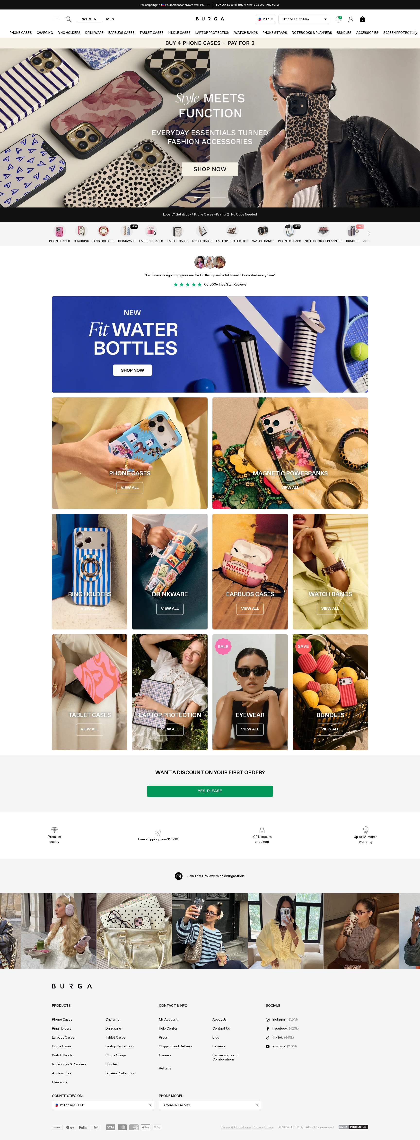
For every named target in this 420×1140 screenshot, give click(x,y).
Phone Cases (21, 33)
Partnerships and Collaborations (225, 1057)
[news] (338, 19)
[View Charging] (81, 230)
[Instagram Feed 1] (210, 931)
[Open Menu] (56, 19)
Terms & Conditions (236, 1127)
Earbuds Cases (121, 33)
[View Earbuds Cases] (151, 230)
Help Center (168, 1028)
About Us (219, 1019)
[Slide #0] (201, 197)
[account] (351, 19)
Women (89, 19)
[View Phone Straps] (289, 230)
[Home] (210, 19)
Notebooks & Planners (312, 33)
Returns (165, 1068)
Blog (215, 1037)
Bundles (344, 33)
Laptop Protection (212, 33)
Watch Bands (246, 33)
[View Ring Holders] (103, 230)
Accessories (367, 33)
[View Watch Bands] (263, 230)
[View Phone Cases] (59, 230)
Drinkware (94, 33)
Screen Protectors (120, 1073)
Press (163, 1037)
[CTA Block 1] (210, 344)
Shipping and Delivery (175, 1046)
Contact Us (221, 1028)
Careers (165, 1055)
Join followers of (216, 876)
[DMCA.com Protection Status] (353, 1127)
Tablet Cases (152, 33)
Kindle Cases (179, 33)
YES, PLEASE (210, 791)
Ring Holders (69, 33)
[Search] (68, 19)
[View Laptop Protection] (232, 230)
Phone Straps (275, 33)
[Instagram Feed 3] (361, 931)
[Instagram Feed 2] (286, 931)
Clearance (60, 1082)
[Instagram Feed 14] (134, 931)
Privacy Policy (263, 1127)
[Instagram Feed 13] (59, 931)
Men (110, 19)
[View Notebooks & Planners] (323, 230)
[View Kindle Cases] (202, 230)
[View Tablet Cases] (177, 230)
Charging (45, 33)
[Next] (411, 33)
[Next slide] (364, 233)
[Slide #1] (218, 197)
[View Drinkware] (126, 230)
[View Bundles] (352, 230)
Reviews (218, 1046)
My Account (168, 1019)
